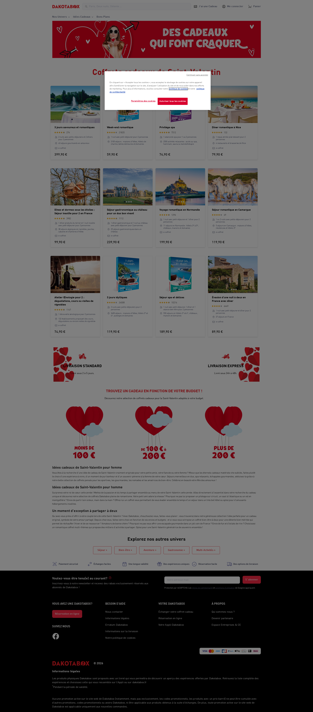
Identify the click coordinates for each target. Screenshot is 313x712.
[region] (158, 90)
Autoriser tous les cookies (172, 101)
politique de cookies (178, 89)
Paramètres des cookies (143, 101)
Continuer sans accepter (197, 75)
